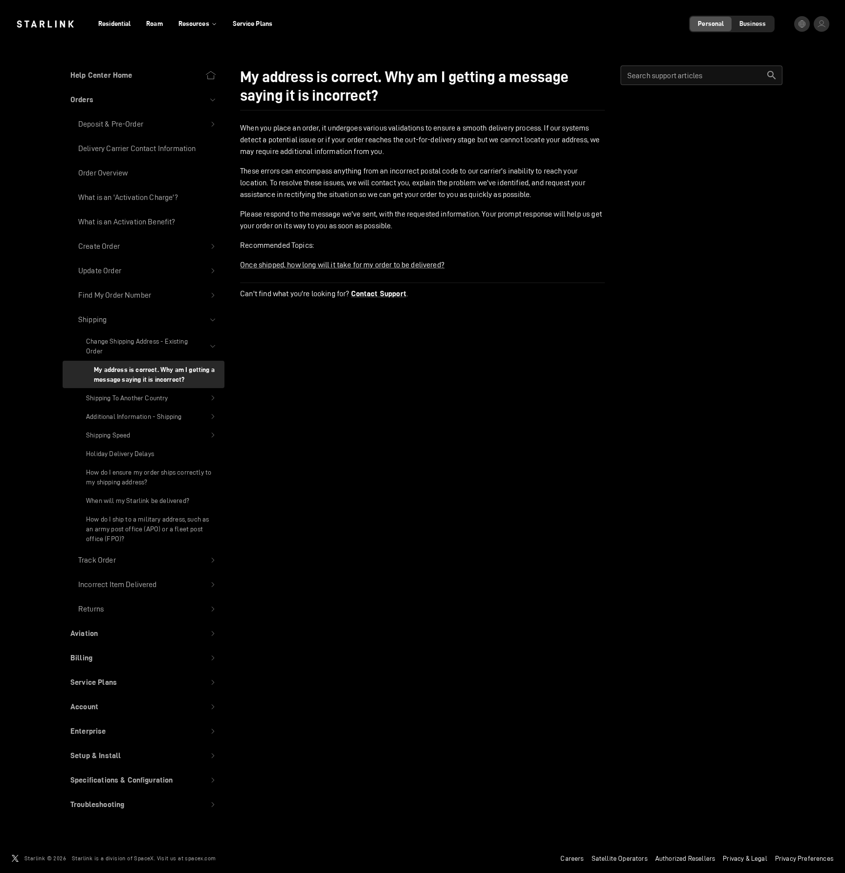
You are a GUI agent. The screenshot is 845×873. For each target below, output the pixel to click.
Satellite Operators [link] (619, 858)
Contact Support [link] (378, 294)
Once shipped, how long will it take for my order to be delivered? (342, 265)
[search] (771, 75)
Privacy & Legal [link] (745, 858)
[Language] (802, 24)
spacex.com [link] (200, 858)
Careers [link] (571, 858)
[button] (143, 99)
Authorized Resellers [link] (685, 858)
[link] (45, 24)
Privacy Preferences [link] (804, 858)
